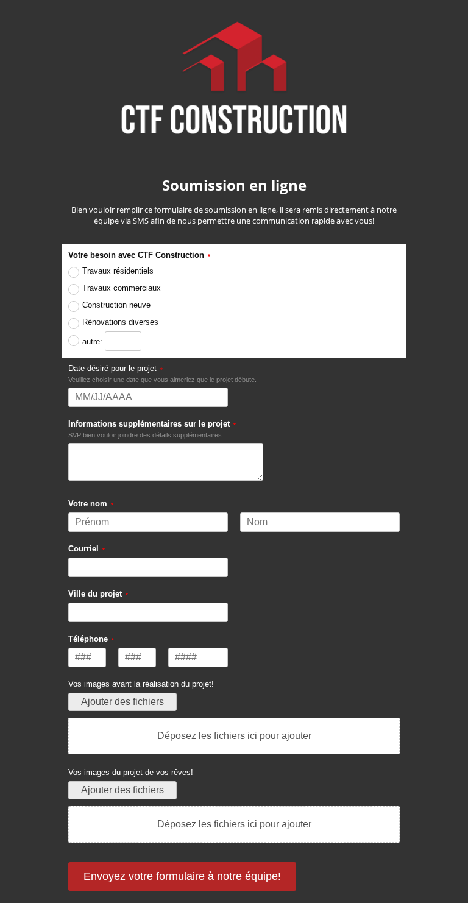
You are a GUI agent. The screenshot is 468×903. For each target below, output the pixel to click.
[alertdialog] (233, 122)
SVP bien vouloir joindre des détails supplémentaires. (146, 435)
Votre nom (87, 503)
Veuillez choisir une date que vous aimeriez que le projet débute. (162, 379)
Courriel (83, 548)
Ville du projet (95, 593)
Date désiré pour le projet (112, 368)
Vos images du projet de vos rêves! (130, 772)
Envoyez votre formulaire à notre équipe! (182, 876)
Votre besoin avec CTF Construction (136, 255)
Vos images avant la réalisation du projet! (141, 684)
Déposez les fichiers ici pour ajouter (234, 736)
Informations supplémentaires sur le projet (149, 423)
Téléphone (88, 638)
